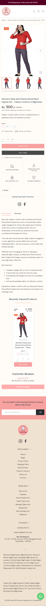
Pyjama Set (13, 586)
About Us (23, 474)
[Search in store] (38, 11)
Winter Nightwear (10, 557)
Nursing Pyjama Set (23, 504)
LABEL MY (16, 310)
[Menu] (43, 11)
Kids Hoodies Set (23, 511)
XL (15, 126)
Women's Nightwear (11, 555)
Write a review (23, 387)
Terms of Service (23, 471)
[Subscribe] (40, 412)
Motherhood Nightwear (12, 591)
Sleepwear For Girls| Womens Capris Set (19, 568)
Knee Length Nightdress (13, 588)
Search (23, 454)
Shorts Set (23, 491)
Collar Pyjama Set (23, 501)
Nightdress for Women (30, 555)
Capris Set (7, 583)
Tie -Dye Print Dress (32, 588)
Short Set (24, 586)
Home (3, 20)
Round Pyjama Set (23, 498)
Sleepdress (23, 508)
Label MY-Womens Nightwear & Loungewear (25, 600)
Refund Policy (23, 468)
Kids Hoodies (34, 586)
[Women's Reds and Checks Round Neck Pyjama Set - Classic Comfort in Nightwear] (23, 325)
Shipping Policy (23, 464)
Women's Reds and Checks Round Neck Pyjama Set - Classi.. (23, 345)
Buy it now (23, 153)
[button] (40, 50)
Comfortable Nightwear (20, 560)
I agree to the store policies (13, 157)
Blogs (23, 458)
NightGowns (18, 583)
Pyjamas (23, 494)
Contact (23, 478)
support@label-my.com (23, 532)
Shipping (13, 110)
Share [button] (6, 190)
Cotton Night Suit (31, 563)
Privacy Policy (23, 461)
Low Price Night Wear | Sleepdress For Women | (22, 565)
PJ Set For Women (15, 563)
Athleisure (23, 514)
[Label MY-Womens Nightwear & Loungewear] (6, 11)
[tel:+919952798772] (34, 11)
